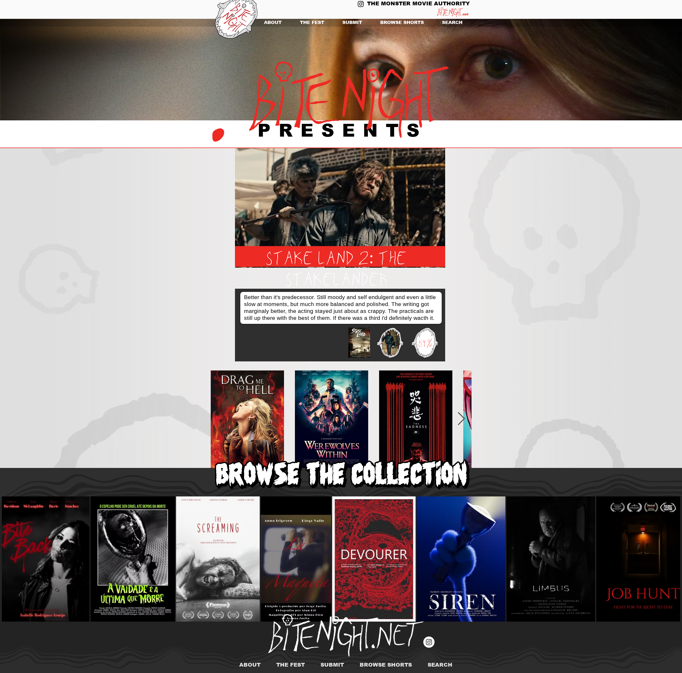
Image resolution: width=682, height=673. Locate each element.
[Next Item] (461, 419)
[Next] (652, 70)
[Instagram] (361, 4)
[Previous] (30, 70)
